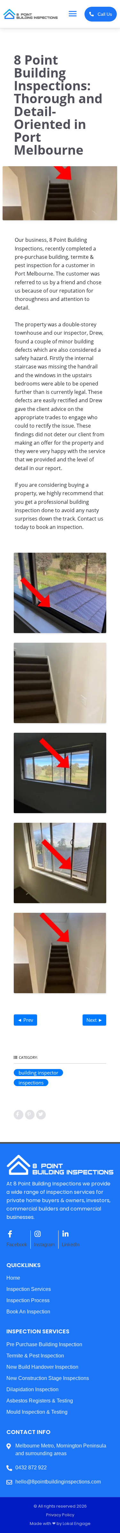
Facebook (16, 1244)
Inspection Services (28, 1289)
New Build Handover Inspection (42, 1367)
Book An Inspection (28, 1311)
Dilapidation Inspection (32, 1389)
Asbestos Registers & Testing (39, 1400)
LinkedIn (70, 1244)
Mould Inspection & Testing (37, 1412)
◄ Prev (25, 1020)
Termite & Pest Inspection (35, 1355)
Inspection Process (28, 1300)
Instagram (44, 1244)
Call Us (103, 14)
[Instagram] (37, 1234)
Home (13, 1278)
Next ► (94, 1020)
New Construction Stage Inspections (47, 1378)
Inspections (31, 1082)
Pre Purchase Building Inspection (44, 1344)
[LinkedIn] (65, 1234)
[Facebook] (9, 1234)
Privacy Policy (60, 1515)
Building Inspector (38, 1072)
